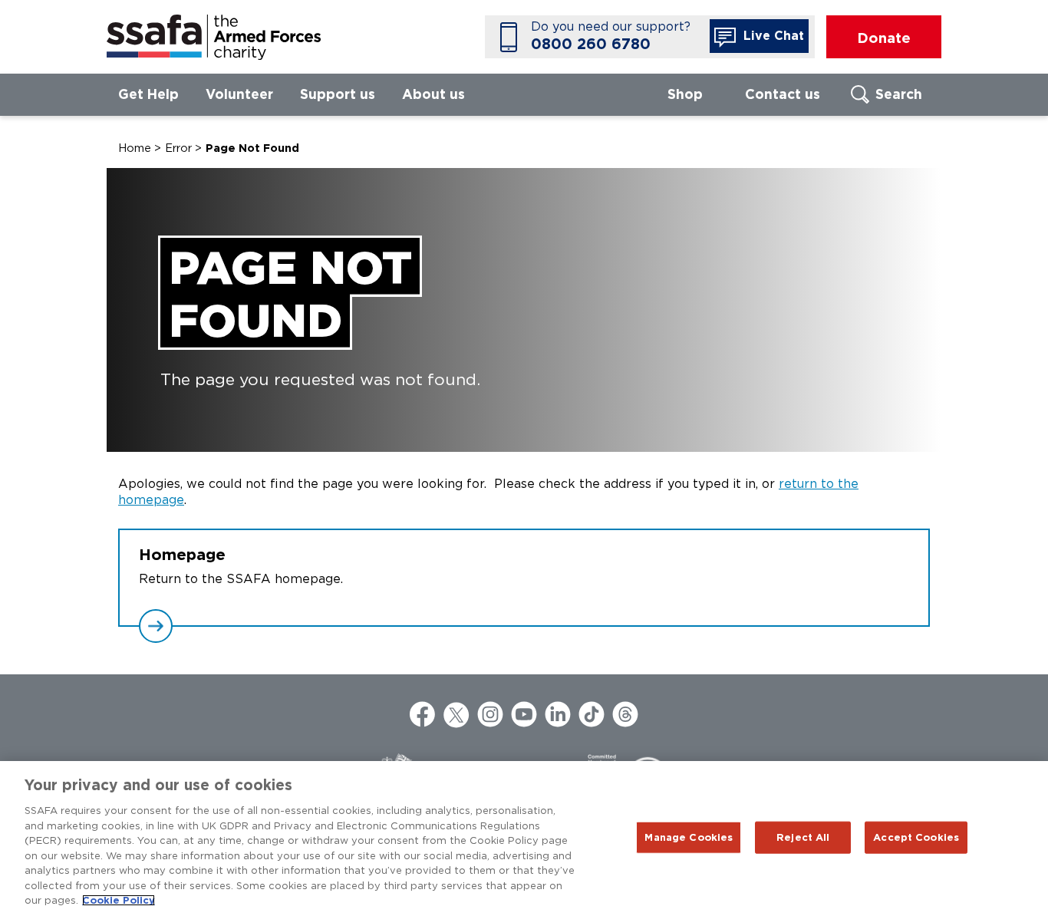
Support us (337, 94)
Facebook (422, 714)
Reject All (802, 837)
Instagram (490, 714)
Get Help (148, 94)
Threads (625, 714)
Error (178, 147)
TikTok (591, 714)
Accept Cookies (916, 837)
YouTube (524, 714)
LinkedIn (557, 714)
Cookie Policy (118, 900)
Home (134, 147)
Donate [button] (884, 37)
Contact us (782, 94)
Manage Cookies (688, 837)
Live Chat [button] (772, 35)
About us (433, 94)
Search (898, 94)
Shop (685, 94)
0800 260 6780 (591, 44)
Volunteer (239, 94)
